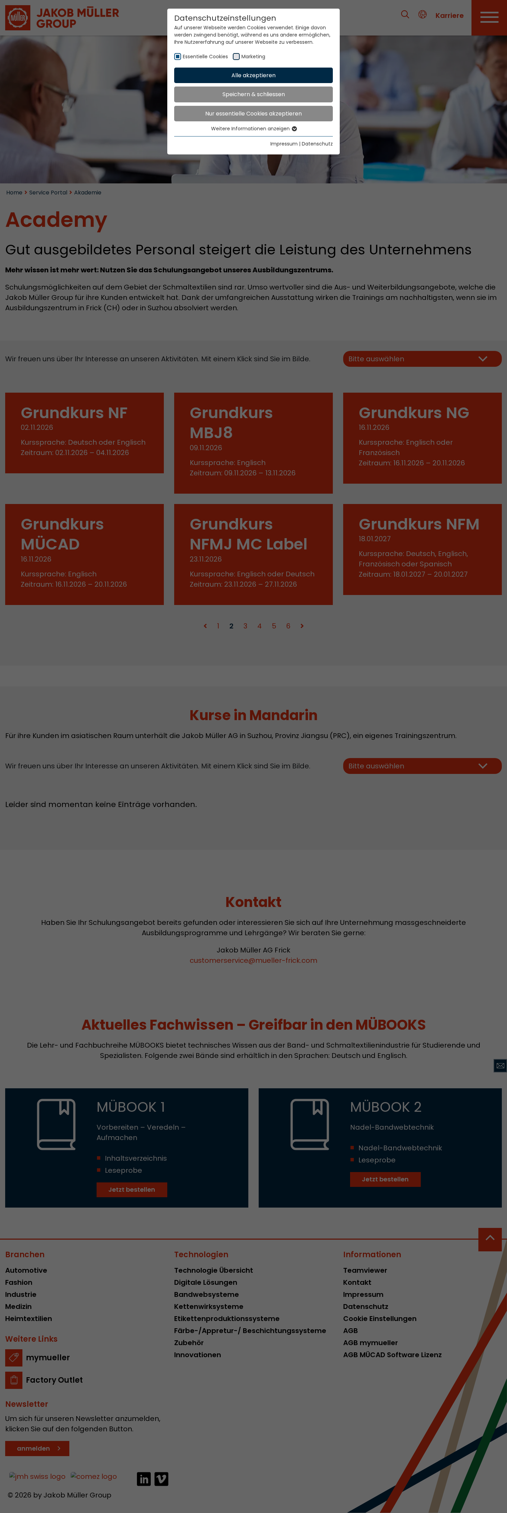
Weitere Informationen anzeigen (251, 128)
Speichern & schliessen (253, 94)
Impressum (284, 143)
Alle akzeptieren (253, 75)
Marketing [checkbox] (253, 56)
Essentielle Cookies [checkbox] (205, 56)
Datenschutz (317, 143)
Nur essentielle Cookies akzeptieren (253, 114)
